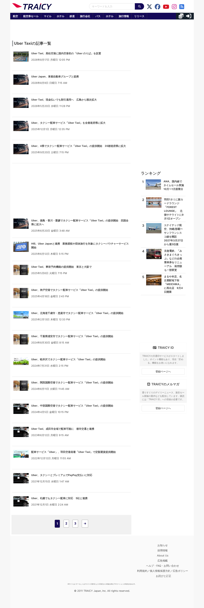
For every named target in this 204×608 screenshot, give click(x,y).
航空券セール (31, 16)
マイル (47, 16)
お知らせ (162, 545)
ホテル (60, 16)
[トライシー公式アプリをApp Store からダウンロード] (30, 562)
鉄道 (72, 16)
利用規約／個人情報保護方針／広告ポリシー (162, 570)
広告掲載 (162, 560)
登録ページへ (163, 371)
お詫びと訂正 (163, 576)
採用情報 (162, 550)
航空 (15, 16)
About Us (162, 555)
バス (98, 16)
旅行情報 (124, 16)
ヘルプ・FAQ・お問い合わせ (162, 565)
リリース (139, 16)
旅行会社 (85, 16)
